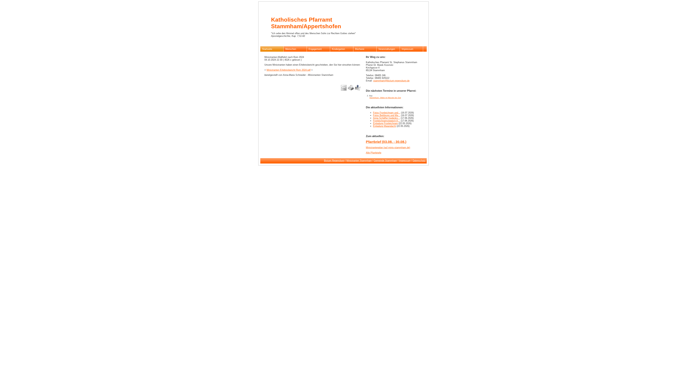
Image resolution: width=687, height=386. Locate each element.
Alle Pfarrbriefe (373, 152)
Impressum (405, 160)
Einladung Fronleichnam (385, 123)
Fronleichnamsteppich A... (386, 120)
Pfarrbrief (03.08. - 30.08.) (386, 142)
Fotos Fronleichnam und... (386, 112)
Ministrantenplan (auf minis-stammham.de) (388, 147)
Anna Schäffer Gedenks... (386, 118)
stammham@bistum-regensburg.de (391, 80)
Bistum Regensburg (334, 160)
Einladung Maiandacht (384, 126)
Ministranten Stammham (359, 160)
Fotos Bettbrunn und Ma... (386, 115)
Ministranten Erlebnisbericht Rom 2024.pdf (289, 70)
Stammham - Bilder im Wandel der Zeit (385, 98)
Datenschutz (419, 160)
